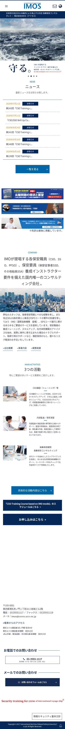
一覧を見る (32, 169)
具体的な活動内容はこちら (32, 490)
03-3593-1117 (34, 659)
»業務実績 (36, 347)
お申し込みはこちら (31, 519)
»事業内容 (22, 347)
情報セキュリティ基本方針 (47, 716)
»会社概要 (8, 347)
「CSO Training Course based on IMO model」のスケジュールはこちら (30, 505)
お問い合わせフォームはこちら (34, 682)
